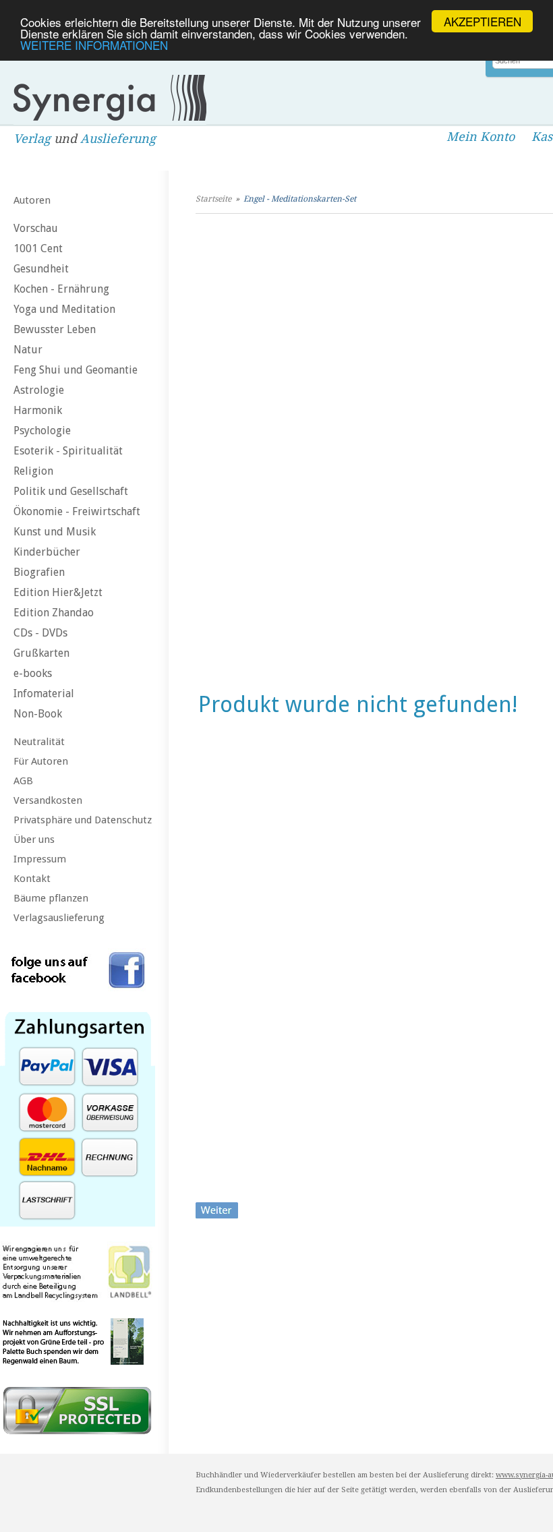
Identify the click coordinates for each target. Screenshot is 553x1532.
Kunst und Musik (54, 531)
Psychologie (42, 430)
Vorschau (35, 228)
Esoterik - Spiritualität (68, 450)
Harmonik (37, 410)
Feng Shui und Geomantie (75, 369)
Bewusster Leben (54, 329)
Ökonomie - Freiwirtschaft (76, 511)
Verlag (32, 138)
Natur (27, 349)
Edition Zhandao (53, 612)
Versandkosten (47, 800)
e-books (32, 673)
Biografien (39, 572)
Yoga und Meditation (64, 309)
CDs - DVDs (40, 632)
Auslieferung (118, 138)
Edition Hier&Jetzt (58, 592)
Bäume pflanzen (50, 898)
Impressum (39, 859)
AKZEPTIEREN (482, 21)
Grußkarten (41, 653)
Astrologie (38, 390)
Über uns (34, 839)
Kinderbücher (46, 552)
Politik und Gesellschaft (70, 491)
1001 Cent (38, 248)
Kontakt (32, 879)
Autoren (32, 200)
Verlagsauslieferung (59, 918)
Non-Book (37, 713)
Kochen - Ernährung (61, 289)
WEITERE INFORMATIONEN (94, 44)
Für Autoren (40, 761)
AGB (23, 781)
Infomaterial (43, 693)
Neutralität (39, 742)
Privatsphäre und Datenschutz (82, 820)
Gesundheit (41, 268)
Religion (33, 471)
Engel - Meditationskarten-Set (299, 199)
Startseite (213, 199)
